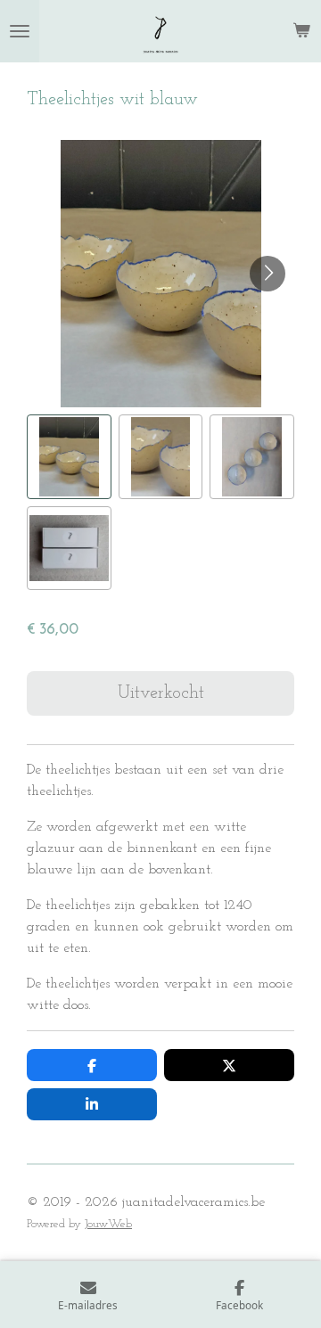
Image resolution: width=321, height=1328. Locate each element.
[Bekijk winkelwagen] (301, 31)
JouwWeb (108, 1224)
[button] (69, 456)
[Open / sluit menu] (19, 31)
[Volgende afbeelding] (267, 273)
